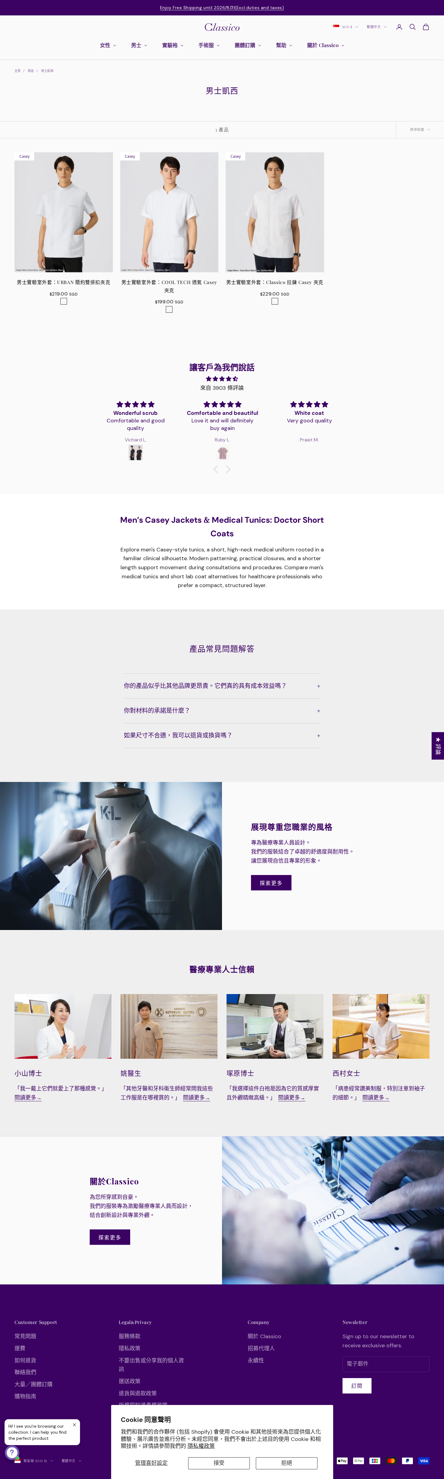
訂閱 (357, 1385)
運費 (19, 1348)
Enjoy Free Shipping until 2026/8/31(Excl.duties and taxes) (222, 7)
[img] (222, 379)
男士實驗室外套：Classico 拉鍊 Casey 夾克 (274, 282)
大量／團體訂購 (33, 1384)
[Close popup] (74, 1424)
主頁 (17, 71)
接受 (219, 1463)
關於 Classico (264, 1336)
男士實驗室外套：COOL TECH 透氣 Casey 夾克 (169, 286)
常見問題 (25, 1336)
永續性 (256, 1360)
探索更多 (271, 883)
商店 (31, 71)
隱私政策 (129, 1348)
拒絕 (286, 1463)
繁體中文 (374, 26)
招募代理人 (261, 1348)
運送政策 (129, 1381)
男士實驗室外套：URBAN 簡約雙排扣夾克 (63, 282)
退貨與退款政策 (138, 1393)
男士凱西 (47, 71)
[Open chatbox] (12, 1452)
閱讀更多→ (28, 1097)
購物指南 (25, 1396)
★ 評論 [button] (438, 746)
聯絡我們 (25, 1372)
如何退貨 (25, 1360)
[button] (217, 469)
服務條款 (129, 1336)
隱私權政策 (201, 1446)
